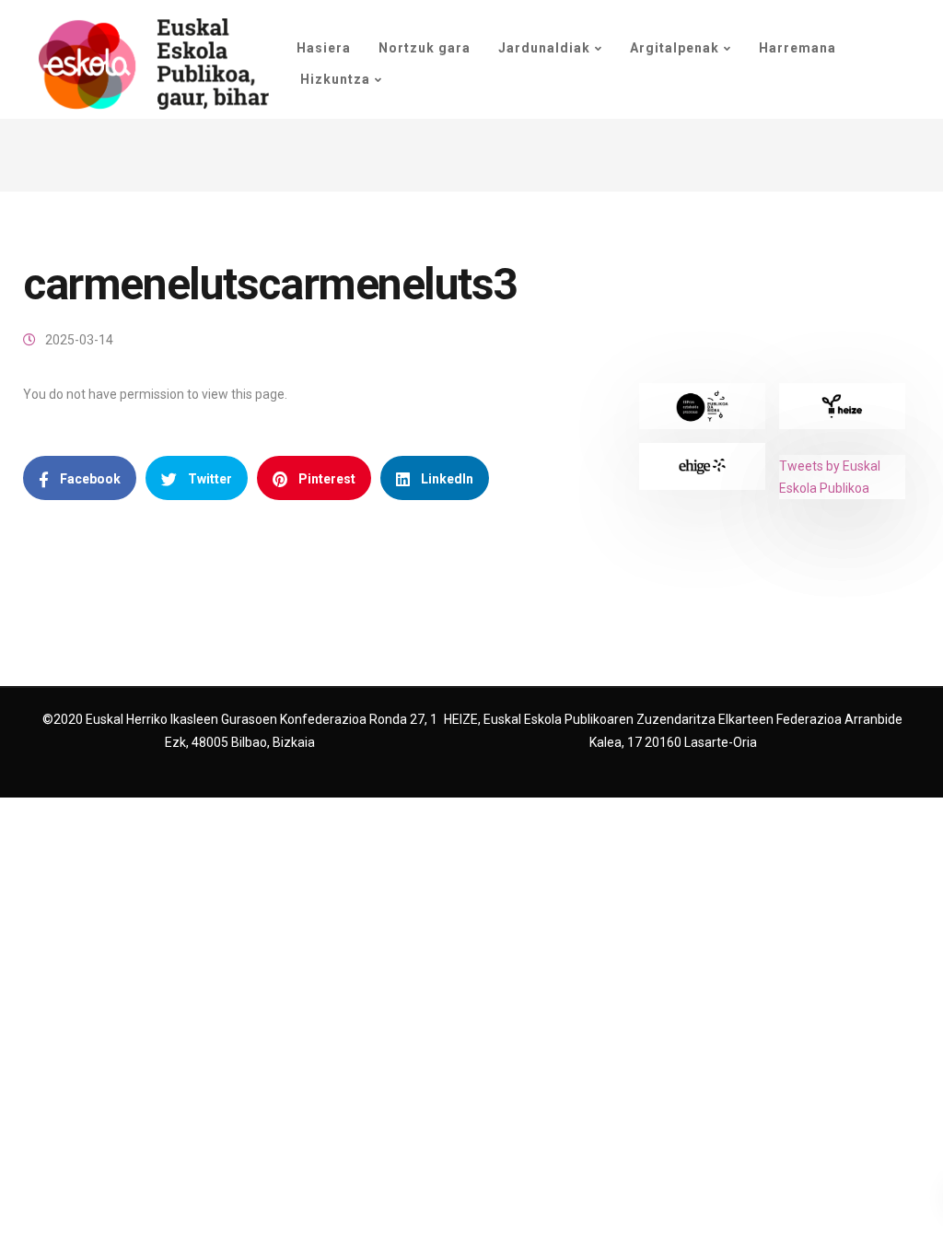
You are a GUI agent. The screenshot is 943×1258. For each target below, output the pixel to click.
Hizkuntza (333, 79)
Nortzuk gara (424, 48)
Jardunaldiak (544, 48)
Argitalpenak (674, 48)
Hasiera (324, 48)
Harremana (797, 48)
